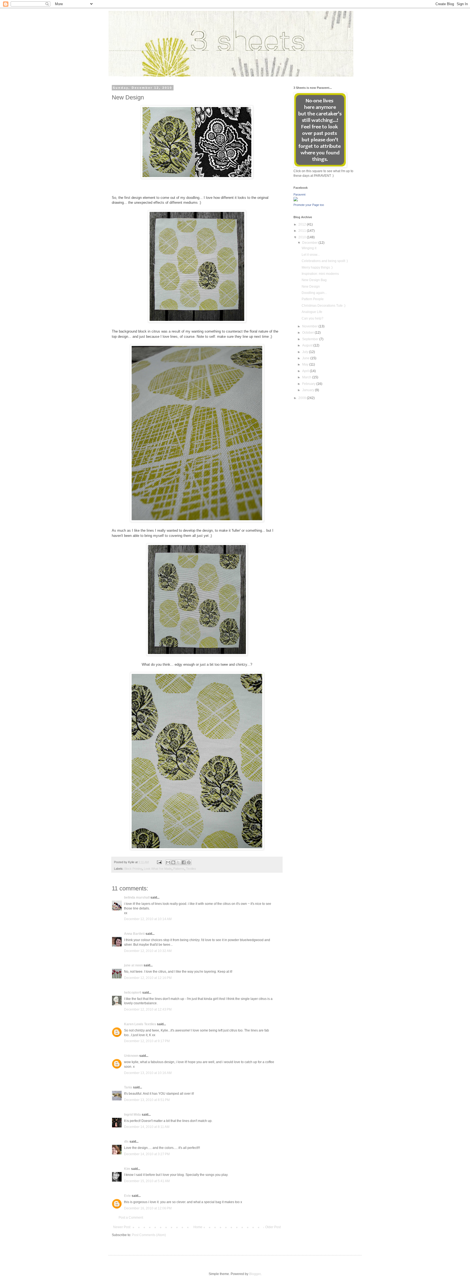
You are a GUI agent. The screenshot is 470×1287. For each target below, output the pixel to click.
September (310, 339)
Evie (127, 1196)
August (307, 345)
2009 (302, 398)
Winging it (309, 248)
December (310, 243)
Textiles (191, 868)
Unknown (131, 1056)
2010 (302, 237)
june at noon (133, 965)
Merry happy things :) (317, 267)
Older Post (273, 1227)
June (306, 358)
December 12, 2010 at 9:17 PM (147, 1041)
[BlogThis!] (173, 862)
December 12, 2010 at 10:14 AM (148, 919)
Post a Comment (131, 1217)
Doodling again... (314, 293)
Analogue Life (312, 312)
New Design (311, 286)
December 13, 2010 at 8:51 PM (147, 1100)
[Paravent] (295, 200)
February (309, 384)
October (308, 332)
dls (126, 1141)
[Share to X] (178, 862)
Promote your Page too (308, 204)
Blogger (255, 1274)
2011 (302, 231)
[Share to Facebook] (183, 862)
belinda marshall (137, 897)
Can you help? (312, 318)
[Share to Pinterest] (188, 862)
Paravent (299, 194)
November (310, 326)
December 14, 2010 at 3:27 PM (147, 1154)
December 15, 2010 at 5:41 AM (147, 1181)
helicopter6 (132, 992)
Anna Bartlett (134, 934)
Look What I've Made (158, 868)
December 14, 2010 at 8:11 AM (146, 1127)
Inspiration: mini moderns (320, 274)
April (306, 371)
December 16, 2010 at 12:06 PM (148, 1208)
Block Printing (133, 868)
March (307, 377)
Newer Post (121, 1227)
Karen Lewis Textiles (140, 1024)
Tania (128, 1087)
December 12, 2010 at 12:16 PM (148, 978)
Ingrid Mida (132, 1114)
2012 (302, 224)
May (305, 364)
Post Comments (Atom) (149, 1235)
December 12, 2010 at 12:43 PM (148, 1009)
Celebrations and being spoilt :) (325, 261)
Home (197, 1227)
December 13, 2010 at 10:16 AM (148, 1073)
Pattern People (313, 299)
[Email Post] (159, 862)
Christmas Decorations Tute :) (323, 306)
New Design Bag (314, 280)
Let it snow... (311, 255)
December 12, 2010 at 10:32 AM (148, 951)
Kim (127, 1169)
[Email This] (168, 862)
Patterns (178, 868)
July (305, 352)
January (308, 390)
